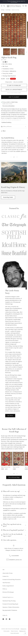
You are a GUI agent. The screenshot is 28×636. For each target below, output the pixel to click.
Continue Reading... (6, 122)
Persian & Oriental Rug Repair (10, 604)
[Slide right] (26, 52)
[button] (1, 5)
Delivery (5, 589)
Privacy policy (7, 631)
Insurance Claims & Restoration (11, 607)
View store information (8, 105)
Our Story (10, 415)
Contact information (14, 633)
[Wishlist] (23, 5)
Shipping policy (22, 631)
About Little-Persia (8, 573)
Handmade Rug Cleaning (9, 600)
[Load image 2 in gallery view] (14, 51)
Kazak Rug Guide (8, 197)
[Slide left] (1, 52)
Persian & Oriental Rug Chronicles (12, 579)
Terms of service (14, 631)
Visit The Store (6, 582)
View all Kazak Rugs (14, 477)
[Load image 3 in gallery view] (21, 51)
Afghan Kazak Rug (16, 467)
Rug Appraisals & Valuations (10, 610)
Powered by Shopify (15, 628)
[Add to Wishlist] (10, 453)
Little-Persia (8, 628)
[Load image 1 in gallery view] (6, 51)
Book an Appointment (8, 585)
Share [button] (4, 131)
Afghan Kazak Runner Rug (5, 467)
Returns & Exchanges (8, 592)
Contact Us (5, 576)
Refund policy (23, 628)
